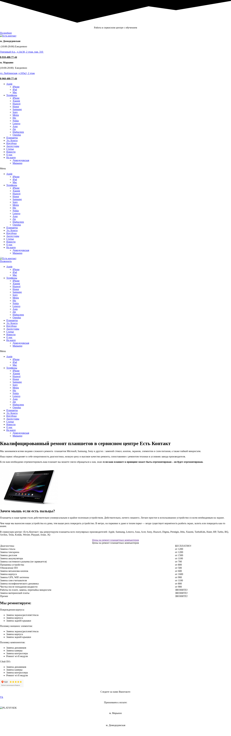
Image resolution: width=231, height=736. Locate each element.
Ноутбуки (11, 143)
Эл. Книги (12, 140)
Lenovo (16, 123)
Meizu (16, 115)
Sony (15, 112)
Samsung (17, 109)
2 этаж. (30, 51)
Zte (14, 129)
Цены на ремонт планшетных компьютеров (115, 540)
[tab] (115, 540)
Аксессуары (12, 146)
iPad (15, 89)
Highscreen (18, 132)
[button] (6, 33)
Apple (9, 84)
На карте (11, 157)
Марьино (17, 163)
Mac (15, 92)
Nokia (16, 120)
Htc (14, 118)
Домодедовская (21, 160)
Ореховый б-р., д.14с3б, (13, 51)
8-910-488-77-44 (8, 57)
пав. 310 (39, 51)
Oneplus (17, 134)
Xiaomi (16, 101)
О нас (9, 154)
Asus (15, 126)
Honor (16, 106)
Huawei (16, 103)
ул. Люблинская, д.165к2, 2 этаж (17, 73)
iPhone (16, 86)
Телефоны (11, 95)
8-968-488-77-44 (8, 78)
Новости (11, 151)
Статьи (10, 149)
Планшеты (12, 137)
